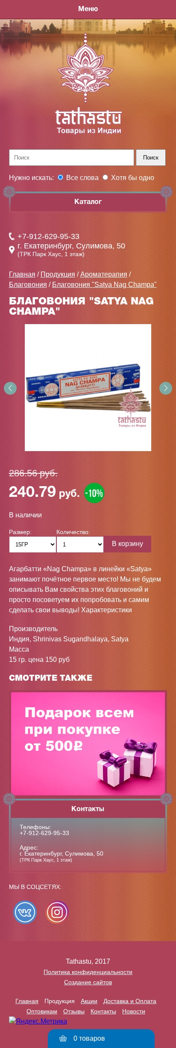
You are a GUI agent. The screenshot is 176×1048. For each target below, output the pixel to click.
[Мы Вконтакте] (25, 912)
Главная (22, 274)
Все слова (82, 177)
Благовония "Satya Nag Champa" (104, 284)
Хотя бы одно (132, 177)
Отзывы (74, 1011)
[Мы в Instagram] (57, 912)
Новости (133, 1011)
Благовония (28, 284)
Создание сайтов (88, 982)
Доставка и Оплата (129, 1001)
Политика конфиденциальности (88, 971)
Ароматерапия (103, 274)
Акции (89, 1001)
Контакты (103, 1011)
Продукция (58, 274)
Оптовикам (41, 1011)
